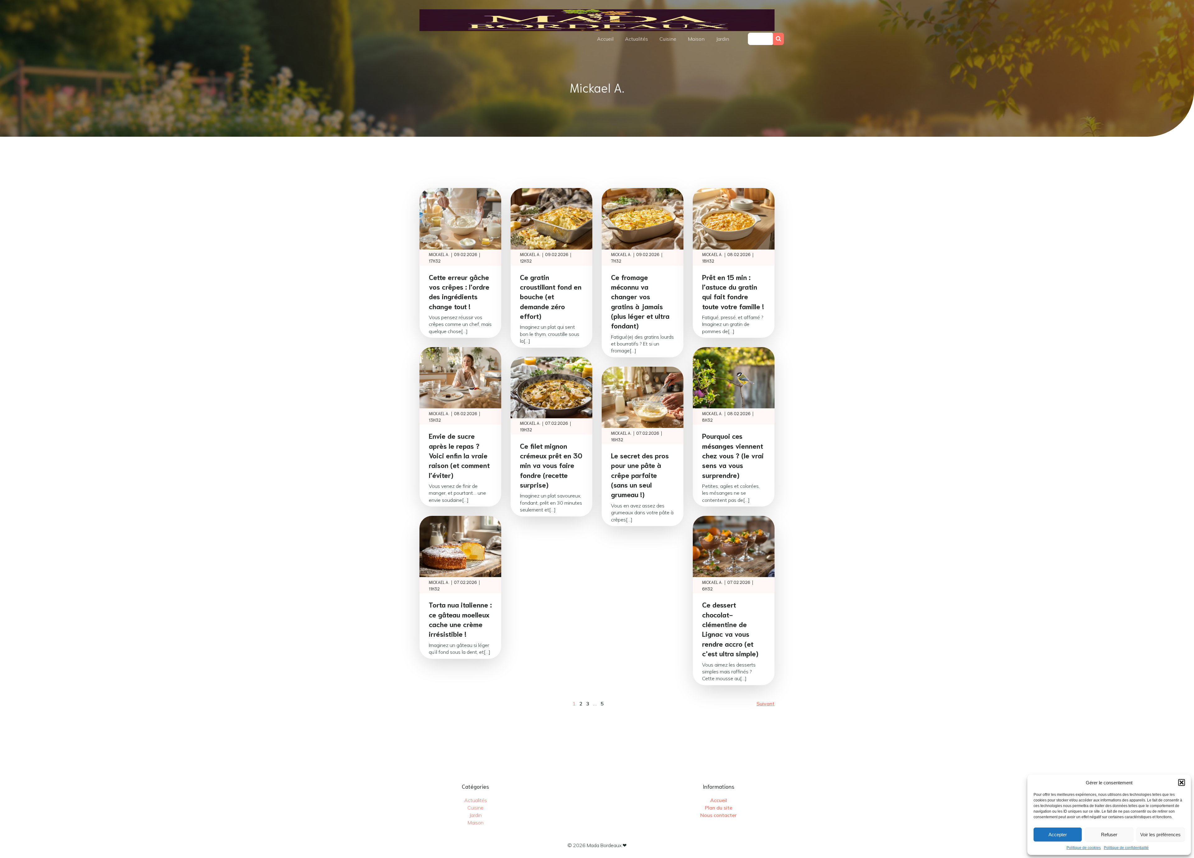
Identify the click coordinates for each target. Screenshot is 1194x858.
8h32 (707, 420)
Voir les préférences (1160, 834)
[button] (1181, 782)
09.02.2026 (465, 254)
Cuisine (667, 39)
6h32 (707, 588)
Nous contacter (718, 815)
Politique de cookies (1084, 848)
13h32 (435, 420)
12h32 (526, 261)
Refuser (1109, 834)
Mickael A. (439, 254)
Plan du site (718, 808)
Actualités (636, 39)
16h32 (617, 439)
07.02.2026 (556, 423)
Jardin (722, 39)
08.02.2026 (739, 254)
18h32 (708, 261)
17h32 (435, 261)
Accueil (605, 39)
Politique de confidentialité (1126, 848)
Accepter (1057, 834)
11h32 (434, 588)
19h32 (526, 429)
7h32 (616, 261)
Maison (696, 39)
